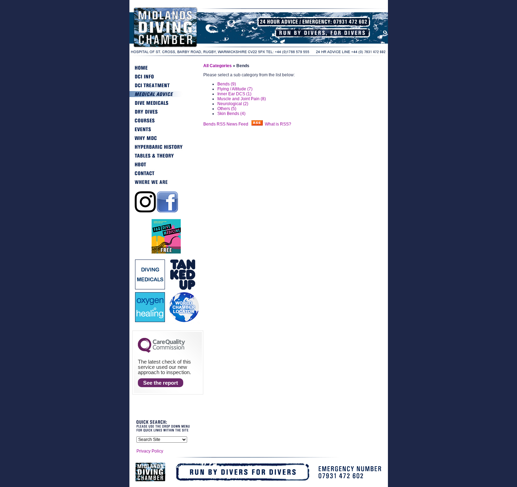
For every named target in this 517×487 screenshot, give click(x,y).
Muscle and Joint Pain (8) (241, 98)
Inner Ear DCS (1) (234, 93)
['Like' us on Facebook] (167, 211)
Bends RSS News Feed (227, 124)
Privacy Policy (149, 451)
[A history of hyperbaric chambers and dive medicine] (166, 149)
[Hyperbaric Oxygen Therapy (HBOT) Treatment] (166, 167)
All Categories (217, 65)
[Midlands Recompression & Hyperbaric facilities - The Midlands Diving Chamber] (182, 47)
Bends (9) (226, 84)
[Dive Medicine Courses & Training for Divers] (166, 123)
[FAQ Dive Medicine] (166, 252)
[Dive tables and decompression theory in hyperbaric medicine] (166, 158)
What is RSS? (278, 124)
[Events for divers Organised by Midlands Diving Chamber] (166, 132)
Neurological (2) (232, 103)
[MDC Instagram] (145, 211)
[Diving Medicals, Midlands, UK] (166, 105)
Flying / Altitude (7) (235, 88)
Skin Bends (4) (231, 113)
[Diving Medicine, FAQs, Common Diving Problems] (166, 97)
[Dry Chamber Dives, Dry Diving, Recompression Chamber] (166, 114)
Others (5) (226, 108)
